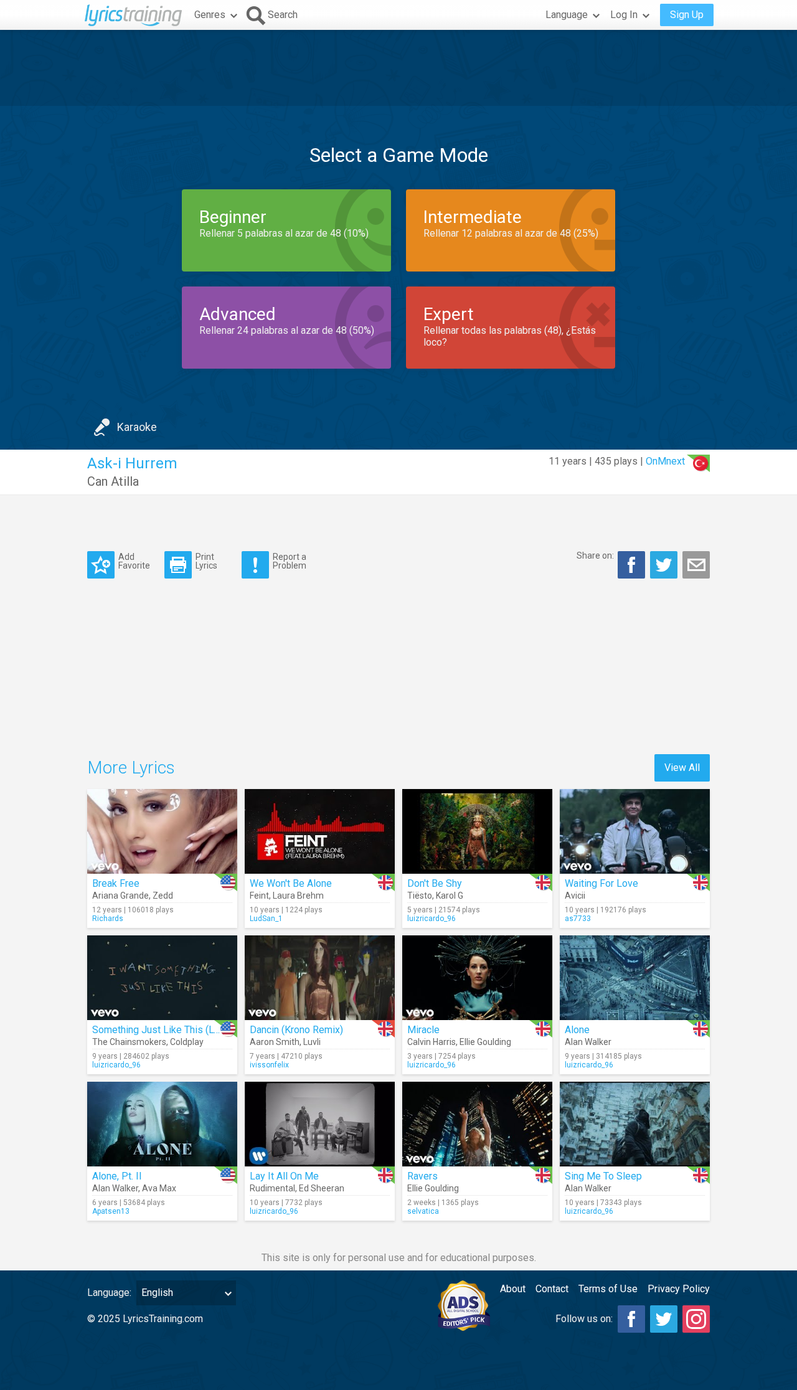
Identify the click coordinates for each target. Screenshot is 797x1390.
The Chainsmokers (129, 1042)
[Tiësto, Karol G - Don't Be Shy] (477, 831)
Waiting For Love (601, 883)
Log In (624, 15)
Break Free (115, 883)
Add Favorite (134, 561)
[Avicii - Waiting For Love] (635, 831)
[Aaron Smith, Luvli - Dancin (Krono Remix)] (320, 977)
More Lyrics (131, 767)
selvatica (423, 1211)
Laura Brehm (298, 896)
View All (682, 767)
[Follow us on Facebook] (631, 1319)
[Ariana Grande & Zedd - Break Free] (162, 831)
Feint (259, 896)
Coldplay (187, 1042)
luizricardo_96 (431, 918)
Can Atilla (113, 481)
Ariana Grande (120, 896)
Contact (551, 1289)
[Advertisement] (398, 68)
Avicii (575, 896)
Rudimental (272, 1188)
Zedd (163, 896)
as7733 (578, 918)
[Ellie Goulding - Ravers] (477, 1124)
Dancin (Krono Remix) (296, 1030)
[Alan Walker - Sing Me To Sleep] (635, 1124)
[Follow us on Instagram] (696, 1319)
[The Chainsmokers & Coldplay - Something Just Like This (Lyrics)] (162, 977)
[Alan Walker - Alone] (635, 977)
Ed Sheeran (321, 1188)
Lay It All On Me (284, 1176)
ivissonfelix (269, 1065)
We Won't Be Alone (291, 883)
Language (566, 15)
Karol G (449, 896)
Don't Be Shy (434, 883)
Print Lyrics (206, 561)
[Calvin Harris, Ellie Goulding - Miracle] (477, 977)
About (513, 1289)
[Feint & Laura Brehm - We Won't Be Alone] (320, 831)
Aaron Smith (274, 1042)
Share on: (595, 555)
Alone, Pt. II (117, 1176)
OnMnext (665, 461)
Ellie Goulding (485, 1042)
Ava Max (159, 1188)
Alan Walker (588, 1042)
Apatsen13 (111, 1211)
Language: (109, 1292)
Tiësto (419, 896)
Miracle (423, 1030)
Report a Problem (289, 561)
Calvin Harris (431, 1042)
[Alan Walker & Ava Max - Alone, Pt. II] (162, 1124)
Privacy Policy (679, 1289)
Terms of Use (608, 1289)
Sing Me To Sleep (603, 1176)
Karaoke (137, 426)
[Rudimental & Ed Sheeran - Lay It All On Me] (320, 1124)
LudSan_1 (266, 918)
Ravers (422, 1176)
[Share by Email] (696, 565)
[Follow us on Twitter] (663, 1319)
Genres (209, 15)
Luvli (312, 1042)
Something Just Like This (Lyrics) (165, 1030)
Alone (577, 1030)
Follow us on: (584, 1319)
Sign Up (687, 15)
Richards (107, 918)
